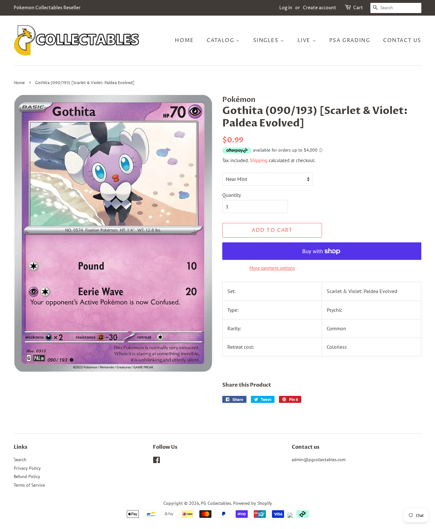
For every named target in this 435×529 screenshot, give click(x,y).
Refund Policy (27, 476)
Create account (319, 8)
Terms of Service (29, 485)
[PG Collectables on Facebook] (156, 461)
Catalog (221, 40)
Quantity (231, 195)
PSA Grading (349, 40)
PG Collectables (216, 503)
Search (20, 459)
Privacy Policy (27, 468)
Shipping (258, 160)
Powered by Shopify (252, 503)
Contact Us (402, 40)
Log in (285, 8)
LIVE (304, 40)
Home (184, 40)
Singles (267, 40)
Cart (358, 8)
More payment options (272, 268)
